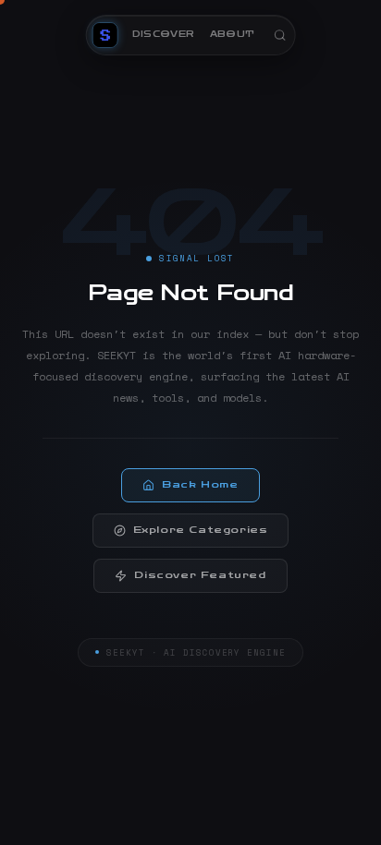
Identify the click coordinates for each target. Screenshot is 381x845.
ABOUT (232, 34)
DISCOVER (163, 34)
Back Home (200, 484)
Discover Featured (199, 575)
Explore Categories (200, 530)
